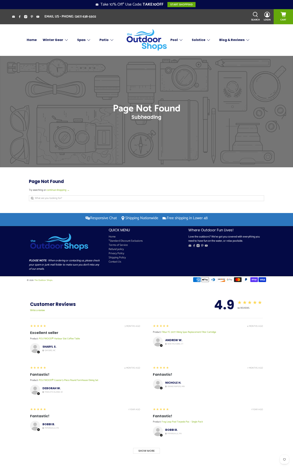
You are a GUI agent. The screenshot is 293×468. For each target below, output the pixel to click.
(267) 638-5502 (85, 16)
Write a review (37, 310)
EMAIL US (51, 16)
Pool (174, 40)
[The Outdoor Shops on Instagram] (27, 17)
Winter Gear (53, 40)
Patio (104, 40)
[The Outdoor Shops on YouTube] (39, 17)
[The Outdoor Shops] (146, 40)
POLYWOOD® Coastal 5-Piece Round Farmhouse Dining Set (68, 380)
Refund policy (116, 249)
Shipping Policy (117, 257)
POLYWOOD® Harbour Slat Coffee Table (59, 339)
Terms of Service (118, 245)
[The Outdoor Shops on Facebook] (21, 17)
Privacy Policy (116, 253)
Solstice (198, 40)
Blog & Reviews (232, 40)
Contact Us (115, 262)
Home (32, 40)
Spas (81, 40)
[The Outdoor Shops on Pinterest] (33, 17)
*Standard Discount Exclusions (126, 241)
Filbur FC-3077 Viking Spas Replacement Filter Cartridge (189, 332)
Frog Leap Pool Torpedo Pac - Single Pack (182, 422)
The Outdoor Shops (43, 280)
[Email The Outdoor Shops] (15, 17)
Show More (146, 451)
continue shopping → (58, 190)
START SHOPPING (181, 4)
